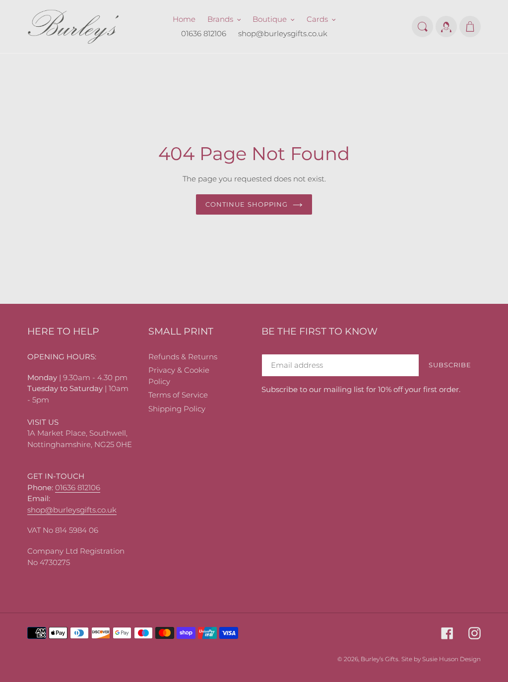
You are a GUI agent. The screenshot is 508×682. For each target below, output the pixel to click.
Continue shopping (246, 204)
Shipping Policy (176, 408)
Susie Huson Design (451, 659)
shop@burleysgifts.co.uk (72, 509)
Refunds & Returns (182, 356)
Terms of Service (178, 394)
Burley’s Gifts (379, 659)
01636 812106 (77, 487)
